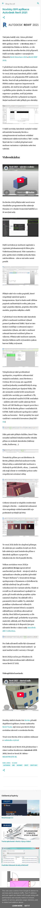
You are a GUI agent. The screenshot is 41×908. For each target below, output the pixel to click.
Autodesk (6, 765)
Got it (27, 906)
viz (4, 422)
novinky (19, 765)
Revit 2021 (33, 765)
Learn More (17, 906)
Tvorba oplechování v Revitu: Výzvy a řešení (16, 841)
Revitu (27, 720)
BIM (13, 765)
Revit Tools (7, 727)
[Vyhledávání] (38, 3)
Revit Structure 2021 (18, 57)
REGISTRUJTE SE (10, 757)
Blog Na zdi (10, 4)
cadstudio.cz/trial (11, 740)
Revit (26, 765)
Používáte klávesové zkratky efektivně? (15, 865)
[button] (4, 17)
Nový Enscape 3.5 (7, 818)
